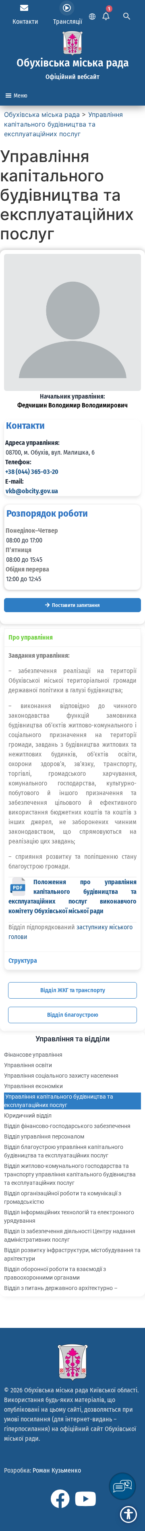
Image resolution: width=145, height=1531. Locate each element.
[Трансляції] (67, 8)
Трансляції (67, 21)
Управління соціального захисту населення (61, 1075)
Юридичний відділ (28, 1115)
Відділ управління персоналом (44, 1136)
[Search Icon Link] (127, 15)
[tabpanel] (72, 798)
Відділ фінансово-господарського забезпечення (67, 1126)
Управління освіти (28, 1065)
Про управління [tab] (30, 637)
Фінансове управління (33, 1054)
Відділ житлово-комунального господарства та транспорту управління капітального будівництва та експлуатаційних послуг (70, 1174)
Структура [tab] (22, 960)
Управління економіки (33, 1086)
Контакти (25, 21)
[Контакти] (24, 8)
